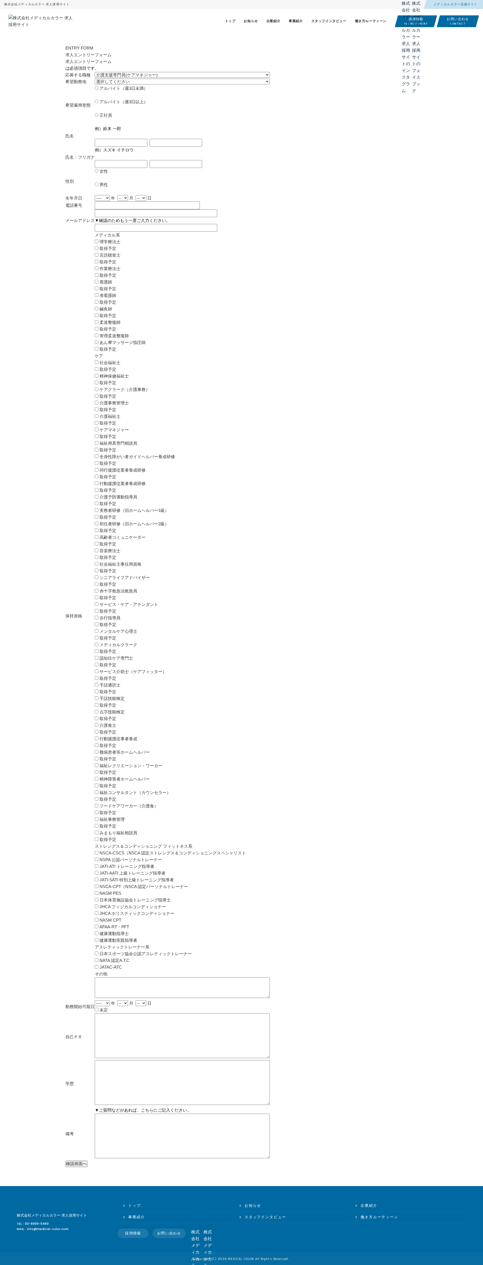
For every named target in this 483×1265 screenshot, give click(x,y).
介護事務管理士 (113, 402)
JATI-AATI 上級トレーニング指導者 (131, 873)
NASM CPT (109, 920)
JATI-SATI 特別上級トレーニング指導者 (136, 879)
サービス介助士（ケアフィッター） (132, 671)
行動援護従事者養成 (117, 738)
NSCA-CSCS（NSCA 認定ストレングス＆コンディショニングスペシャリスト (172, 853)
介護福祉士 (109, 416)
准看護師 (107, 295)
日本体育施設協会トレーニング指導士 (134, 900)
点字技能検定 (111, 711)
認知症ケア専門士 (115, 658)
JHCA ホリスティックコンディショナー (136, 913)
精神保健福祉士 (113, 376)
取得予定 (107, 248)
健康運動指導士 (113, 933)
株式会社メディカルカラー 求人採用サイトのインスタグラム (406, 5)
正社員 (105, 115)
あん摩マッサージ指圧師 (122, 342)
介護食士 (107, 725)
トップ (230, 21)
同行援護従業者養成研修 (122, 470)
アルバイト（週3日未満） (123, 88)
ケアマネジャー (113, 429)
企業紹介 (273, 21)
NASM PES (109, 893)
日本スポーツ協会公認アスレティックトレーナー (145, 953)
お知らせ (251, 21)
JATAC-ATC (110, 967)
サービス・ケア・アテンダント (128, 604)
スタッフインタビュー (329, 21)
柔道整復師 (109, 322)
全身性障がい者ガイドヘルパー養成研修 (136, 456)
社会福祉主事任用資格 (119, 564)
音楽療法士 (109, 550)
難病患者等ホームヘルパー (124, 752)
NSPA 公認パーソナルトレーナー (130, 859)
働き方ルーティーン (371, 21)
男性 (103, 184)
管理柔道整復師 (113, 335)
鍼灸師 (105, 308)
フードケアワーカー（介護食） (128, 805)
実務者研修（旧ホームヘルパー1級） (133, 510)
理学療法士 (109, 241)
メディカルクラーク (117, 644)
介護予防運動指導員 (117, 497)
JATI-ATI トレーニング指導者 (126, 866)
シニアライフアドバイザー (124, 577)
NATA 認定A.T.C (113, 960)
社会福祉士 (109, 362)
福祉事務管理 (111, 819)
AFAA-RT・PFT (113, 926)
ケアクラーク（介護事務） (124, 389)
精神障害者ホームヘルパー (124, 779)
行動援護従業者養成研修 (122, 483)
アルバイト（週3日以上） (123, 101)
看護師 (105, 282)
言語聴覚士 (109, 255)
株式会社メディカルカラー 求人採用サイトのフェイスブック (416, 5)
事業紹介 (296, 21)
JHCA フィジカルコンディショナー (132, 906)
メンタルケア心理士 (117, 631)
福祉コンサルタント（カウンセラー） (134, 792)
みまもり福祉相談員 (117, 832)
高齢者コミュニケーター (122, 537)
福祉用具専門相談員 (117, 443)
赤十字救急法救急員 (117, 591)
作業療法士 (109, 268)
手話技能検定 (111, 698)
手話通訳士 (109, 685)
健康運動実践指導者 (117, 940)
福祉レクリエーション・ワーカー (130, 765)
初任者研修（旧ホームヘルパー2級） (133, 523)
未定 (103, 1010)
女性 (103, 171)
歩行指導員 (109, 617)
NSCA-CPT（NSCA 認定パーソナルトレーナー (143, 886)
